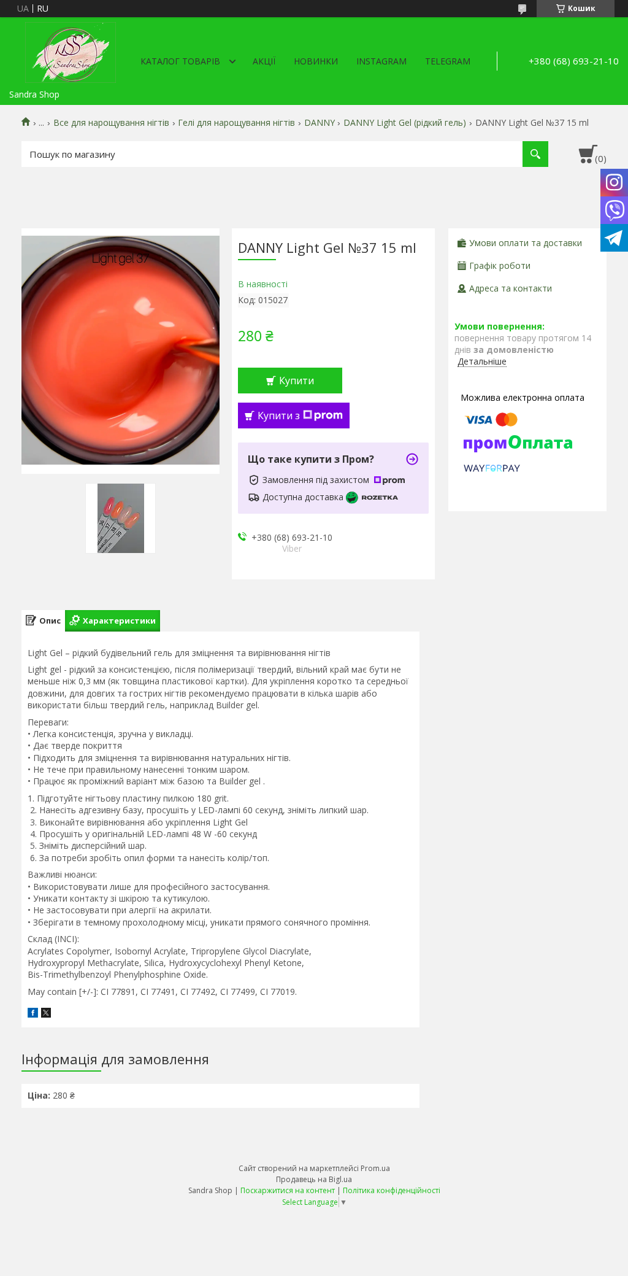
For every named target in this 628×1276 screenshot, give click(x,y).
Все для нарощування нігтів (111, 122)
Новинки (316, 61)
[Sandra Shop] (70, 50)
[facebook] (33, 1014)
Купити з (279, 415)
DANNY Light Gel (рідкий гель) (404, 122)
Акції (264, 61)
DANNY (319, 122)
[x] (46, 1014)
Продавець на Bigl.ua (314, 1179)
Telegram (447, 61)
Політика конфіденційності (391, 1190)
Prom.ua (375, 1168)
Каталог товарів (180, 61)
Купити (296, 380)
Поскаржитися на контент (287, 1190)
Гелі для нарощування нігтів (236, 122)
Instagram (381, 61)
